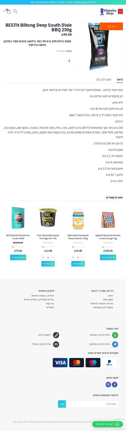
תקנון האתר (107, 299)
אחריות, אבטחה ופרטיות (102, 303)
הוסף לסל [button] (76, 264)
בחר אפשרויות (107, 257)
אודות (110, 295)
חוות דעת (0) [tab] (103, 79)
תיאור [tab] (120, 79)
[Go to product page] (107, 217)
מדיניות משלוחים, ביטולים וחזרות (39, 299)
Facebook (69, 60)
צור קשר (50, 303)
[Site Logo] (108, 11)
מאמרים (50, 307)
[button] (120, 11)
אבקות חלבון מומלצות (103, 307)
